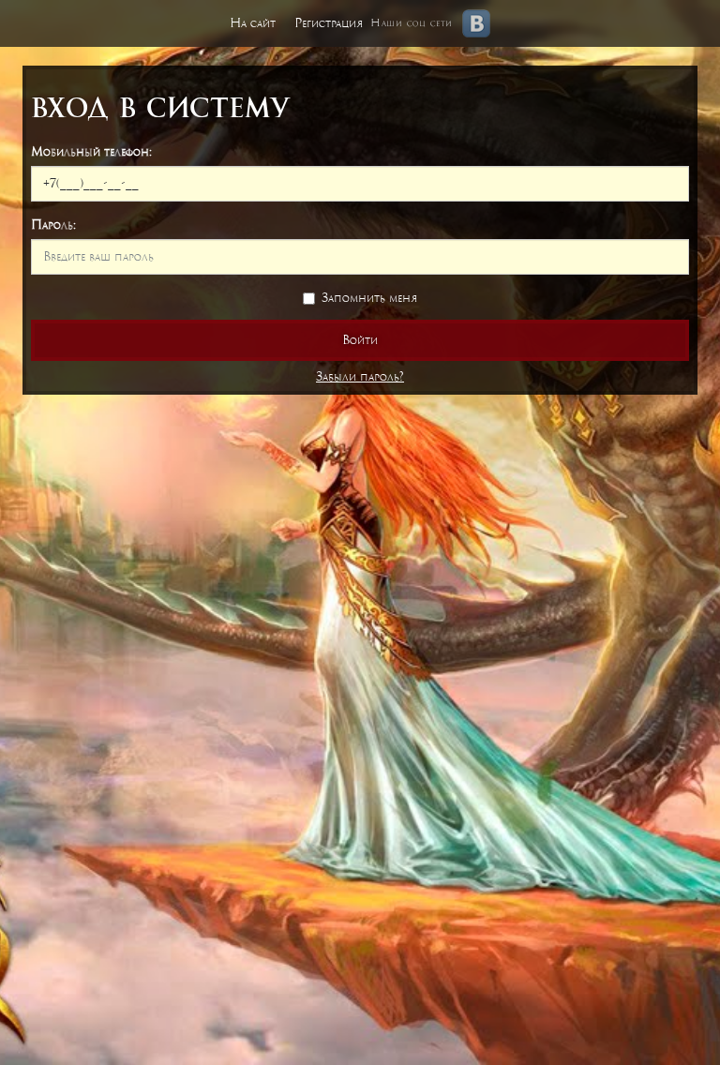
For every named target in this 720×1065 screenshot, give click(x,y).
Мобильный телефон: (91, 151)
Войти (360, 340)
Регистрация (328, 23)
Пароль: (53, 224)
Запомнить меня (369, 298)
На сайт (253, 23)
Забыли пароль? (360, 376)
